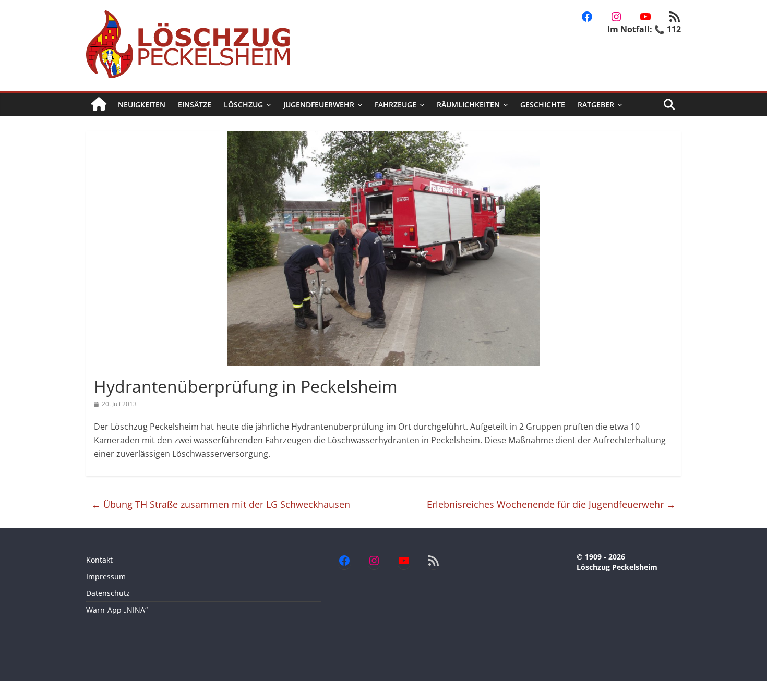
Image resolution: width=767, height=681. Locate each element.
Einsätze (194, 105)
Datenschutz (108, 593)
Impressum (106, 576)
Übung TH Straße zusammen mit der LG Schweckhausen (220, 504)
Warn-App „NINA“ (117, 610)
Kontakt (99, 560)
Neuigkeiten (141, 105)
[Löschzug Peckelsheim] (99, 104)
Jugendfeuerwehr (318, 105)
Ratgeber (596, 105)
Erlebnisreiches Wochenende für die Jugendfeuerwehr (551, 504)
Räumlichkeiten (468, 105)
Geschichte (542, 105)
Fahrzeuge (395, 105)
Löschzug (243, 105)
